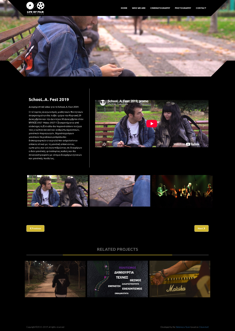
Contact (201, 8)
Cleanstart (204, 327)
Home (124, 8)
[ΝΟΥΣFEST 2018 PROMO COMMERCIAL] (179, 279)
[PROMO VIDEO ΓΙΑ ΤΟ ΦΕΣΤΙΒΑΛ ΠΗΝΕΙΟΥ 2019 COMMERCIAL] (117, 279)
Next (201, 228)
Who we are (138, 8)
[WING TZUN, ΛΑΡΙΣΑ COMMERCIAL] (55, 279)
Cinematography (160, 8)
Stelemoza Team (183, 327)
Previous (36, 228)
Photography (183, 8)
